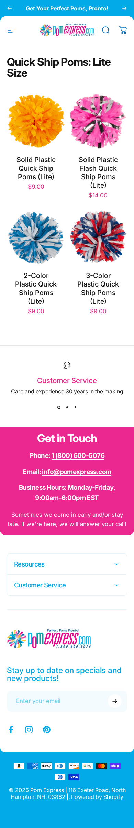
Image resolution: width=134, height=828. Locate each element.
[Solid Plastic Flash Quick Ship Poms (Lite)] (98, 121)
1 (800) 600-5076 (78, 456)
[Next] (124, 8)
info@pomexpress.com (76, 472)
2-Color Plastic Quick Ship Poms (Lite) (36, 288)
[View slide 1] (59, 407)
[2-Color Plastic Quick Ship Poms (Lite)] (36, 237)
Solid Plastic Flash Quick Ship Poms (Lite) (98, 173)
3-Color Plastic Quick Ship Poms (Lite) (98, 288)
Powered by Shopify (97, 796)
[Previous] (9, 8)
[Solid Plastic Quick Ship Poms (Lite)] (36, 121)
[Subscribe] (115, 701)
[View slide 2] (67, 407)
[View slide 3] (75, 407)
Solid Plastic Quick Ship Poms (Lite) (36, 168)
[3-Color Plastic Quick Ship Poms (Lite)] (98, 237)
